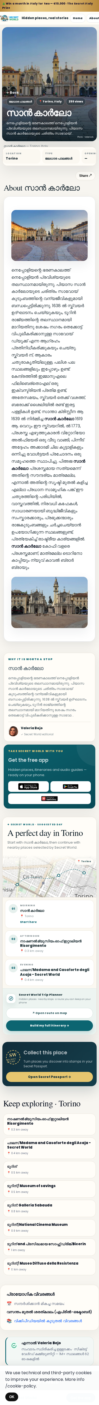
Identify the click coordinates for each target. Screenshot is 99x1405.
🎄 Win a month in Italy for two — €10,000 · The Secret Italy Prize (47, 6)
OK (11, 1397)
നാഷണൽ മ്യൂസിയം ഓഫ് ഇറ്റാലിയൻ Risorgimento (51, 943)
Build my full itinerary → (49, 1026)
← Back (12, 92)
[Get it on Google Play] (70, 786)
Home (78, 18)
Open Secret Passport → (49, 1077)
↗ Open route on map (49, 1013)
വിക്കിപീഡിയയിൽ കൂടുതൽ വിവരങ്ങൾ (48, 1321)
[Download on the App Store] (28, 786)
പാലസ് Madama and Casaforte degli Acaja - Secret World (54, 972)
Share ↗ (85, 176)
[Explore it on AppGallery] (49, 798)
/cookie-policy (20, 1386)
